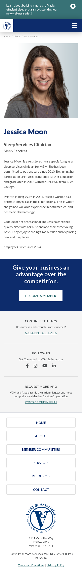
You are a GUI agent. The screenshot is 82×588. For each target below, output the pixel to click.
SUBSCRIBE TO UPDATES (41, 333)
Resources (41, 476)
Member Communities (41, 449)
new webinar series (18, 13)
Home (41, 423)
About (41, 436)
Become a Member (40, 296)
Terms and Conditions (31, 565)
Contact (41, 489)
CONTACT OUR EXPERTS (41, 402)
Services (41, 463)
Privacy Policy (55, 565)
